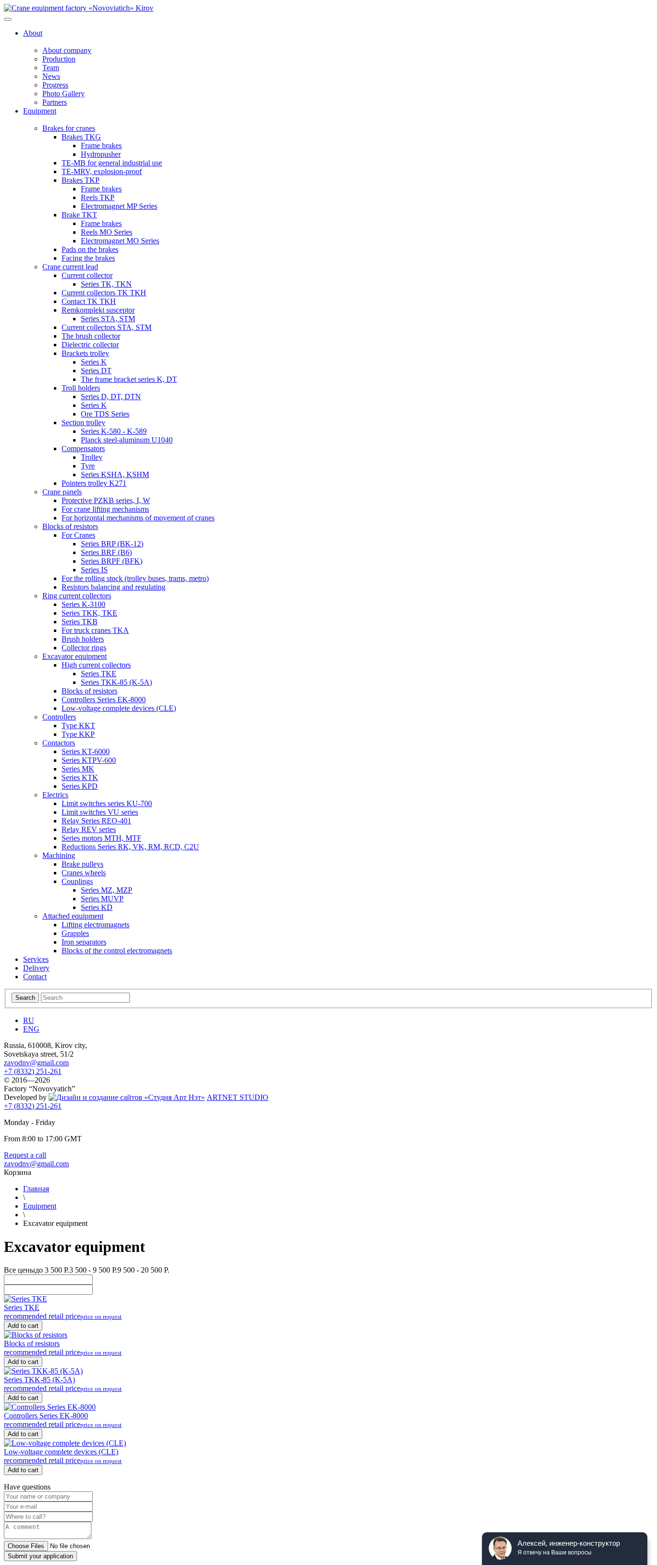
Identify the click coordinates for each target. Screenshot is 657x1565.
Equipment (39, 1206)
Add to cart (23, 1325)
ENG (31, 1029)
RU (28, 1020)
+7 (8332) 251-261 (33, 1071)
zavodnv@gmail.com (36, 1063)
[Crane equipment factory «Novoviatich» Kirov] (78, 8)
